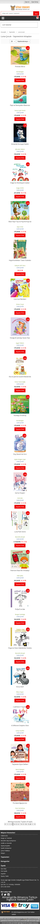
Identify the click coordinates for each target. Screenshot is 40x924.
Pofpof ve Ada (20, 609)
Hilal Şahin (20, 576)
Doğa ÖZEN (20, 188)
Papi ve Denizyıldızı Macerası (20, 105)
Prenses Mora (20, 67)
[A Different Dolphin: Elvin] (20, 706)
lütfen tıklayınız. (33, 923)
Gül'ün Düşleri (20, 493)
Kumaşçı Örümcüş (20, 415)
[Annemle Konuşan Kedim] (20, 125)
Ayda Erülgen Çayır (20, 459)
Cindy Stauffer (20, 731)
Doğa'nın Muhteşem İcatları (20, 183)
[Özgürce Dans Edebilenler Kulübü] (20, 629)
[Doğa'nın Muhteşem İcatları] (20, 163)
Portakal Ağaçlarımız (20, 803)
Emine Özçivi (20, 304)
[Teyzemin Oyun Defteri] (20, 745)
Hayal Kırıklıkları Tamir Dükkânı (20, 260)
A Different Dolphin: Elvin (20, 725)
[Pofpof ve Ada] (20, 590)
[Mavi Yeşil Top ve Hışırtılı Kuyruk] (20, 202)
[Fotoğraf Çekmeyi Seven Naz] (20, 318)
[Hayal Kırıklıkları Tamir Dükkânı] (20, 241)
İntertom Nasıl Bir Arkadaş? (20, 570)
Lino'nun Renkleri (20, 299)
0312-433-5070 (5, 887)
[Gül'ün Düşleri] (20, 474)
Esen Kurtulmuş (20, 808)
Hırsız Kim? (20, 687)
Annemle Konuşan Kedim (20, 144)
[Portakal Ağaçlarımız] (20, 784)
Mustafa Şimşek (20, 537)
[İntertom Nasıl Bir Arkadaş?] (20, 551)
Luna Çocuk (20, 74)
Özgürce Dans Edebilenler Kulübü (20, 648)
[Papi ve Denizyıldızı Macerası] (20, 86)
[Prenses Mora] (20, 47)
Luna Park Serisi (20, 532)
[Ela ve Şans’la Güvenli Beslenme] (20, 357)
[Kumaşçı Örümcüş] (20, 396)
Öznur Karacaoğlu (20, 382)
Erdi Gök (20, 498)
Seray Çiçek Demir (20, 110)
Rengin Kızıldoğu (20, 614)
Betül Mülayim (20, 769)
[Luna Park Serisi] (20, 512)
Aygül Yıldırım (20, 343)
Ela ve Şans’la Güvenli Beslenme (20, 377)
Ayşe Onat (20, 227)
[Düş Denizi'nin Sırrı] (20, 435)
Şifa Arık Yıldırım (20, 149)
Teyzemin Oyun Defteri (20, 764)
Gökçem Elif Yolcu (20, 265)
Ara (36, 14)
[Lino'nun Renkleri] (20, 280)
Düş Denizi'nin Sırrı (20, 454)
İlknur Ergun (20, 692)
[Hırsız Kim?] (20, 667)
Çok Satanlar (6, 25)
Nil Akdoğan (20, 72)
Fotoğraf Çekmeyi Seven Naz (20, 338)
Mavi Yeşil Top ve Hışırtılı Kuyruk (20, 222)
